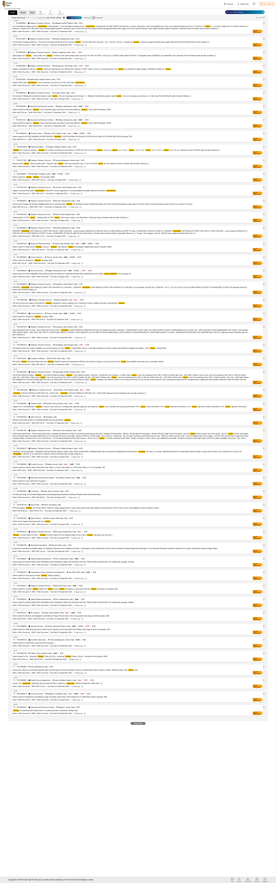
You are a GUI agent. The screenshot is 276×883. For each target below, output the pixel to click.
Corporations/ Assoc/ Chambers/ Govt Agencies (48, 572)
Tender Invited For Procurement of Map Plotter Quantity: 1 (37, 575)
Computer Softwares (37, 358)
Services (230, 4)
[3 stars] (30, 17)
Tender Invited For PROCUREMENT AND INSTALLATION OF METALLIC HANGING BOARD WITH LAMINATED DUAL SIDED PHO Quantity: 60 (72, 274)
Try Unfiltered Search (74, 17)
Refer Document (24, 31)
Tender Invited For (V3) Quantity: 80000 (34, 177)
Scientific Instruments (38, 640)
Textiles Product (36, 133)
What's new (244, 4)
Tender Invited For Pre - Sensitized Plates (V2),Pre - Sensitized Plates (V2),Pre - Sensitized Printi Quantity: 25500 (60, 656)
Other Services (36, 417)
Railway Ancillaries (37, 147)
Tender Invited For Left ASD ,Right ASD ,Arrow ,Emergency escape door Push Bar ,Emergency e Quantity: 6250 (65, 589)
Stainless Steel (36, 403)
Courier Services (37, 257)
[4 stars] (33, 17)
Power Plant (35, 505)
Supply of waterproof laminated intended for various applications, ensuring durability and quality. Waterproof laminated (64, 190)
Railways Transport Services (40, 23)
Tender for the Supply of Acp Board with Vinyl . (32, 521)
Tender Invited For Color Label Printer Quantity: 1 (30, 481)
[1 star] (26, 17)
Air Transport (35, 613)
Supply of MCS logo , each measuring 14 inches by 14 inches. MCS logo (48, 82)
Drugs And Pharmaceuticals (40, 243)
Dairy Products (36, 518)
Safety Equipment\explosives (41, 559)
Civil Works (35, 491)
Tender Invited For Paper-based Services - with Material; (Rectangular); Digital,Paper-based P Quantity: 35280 (62, 247)
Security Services (37, 271)
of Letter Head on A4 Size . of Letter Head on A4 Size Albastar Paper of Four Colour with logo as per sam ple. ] (62, 535)
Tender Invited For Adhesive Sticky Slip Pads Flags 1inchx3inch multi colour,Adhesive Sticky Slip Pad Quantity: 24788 (62, 109)
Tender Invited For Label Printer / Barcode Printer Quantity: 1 (34, 643)
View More (138, 723)
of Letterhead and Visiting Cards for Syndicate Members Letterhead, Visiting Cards (45, 710)
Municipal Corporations (39, 545)
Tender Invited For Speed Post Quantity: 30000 (33, 316)
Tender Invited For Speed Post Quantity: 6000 (32, 260)
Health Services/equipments (41, 680)
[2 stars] (28, 17)
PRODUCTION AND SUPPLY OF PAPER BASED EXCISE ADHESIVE (41, 420)
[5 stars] (35, 17)
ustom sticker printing (53, 18)
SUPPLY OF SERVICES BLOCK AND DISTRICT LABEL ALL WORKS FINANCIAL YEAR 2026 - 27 (57, 683)
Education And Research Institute (41, 106)
